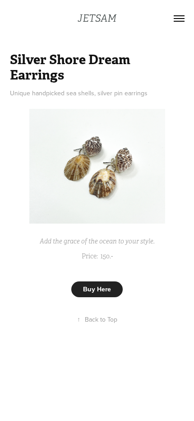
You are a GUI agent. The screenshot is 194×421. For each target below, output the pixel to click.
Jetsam (97, 18)
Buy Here (97, 289)
